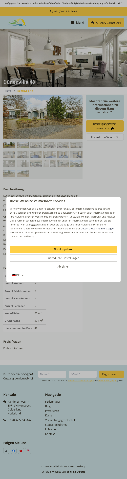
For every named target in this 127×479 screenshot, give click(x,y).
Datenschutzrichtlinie (93, 228)
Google (110, 228)
